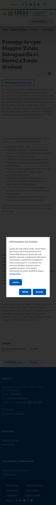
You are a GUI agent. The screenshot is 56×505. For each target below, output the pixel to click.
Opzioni (16, 282)
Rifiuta (25, 292)
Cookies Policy (15, 274)
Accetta (39, 292)
